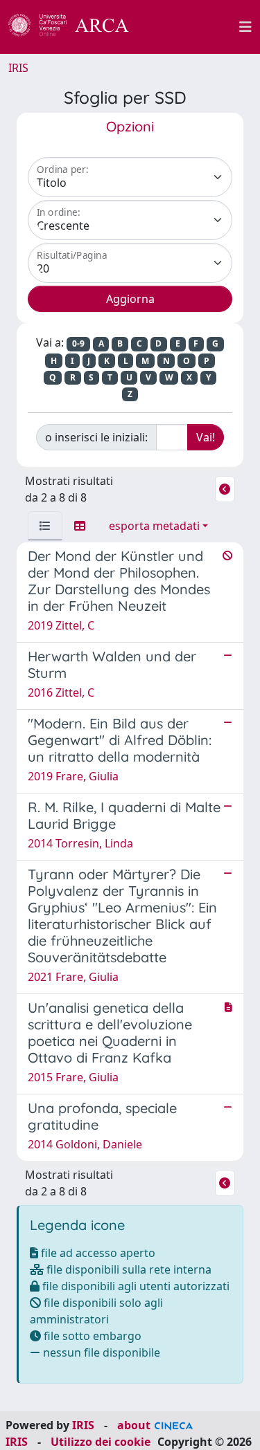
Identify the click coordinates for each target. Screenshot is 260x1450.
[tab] (45, 525)
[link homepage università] (192, 27)
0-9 (78, 343)
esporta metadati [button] (154, 525)
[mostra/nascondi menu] (245, 27)
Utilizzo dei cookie (100, 1441)
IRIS (18, 67)
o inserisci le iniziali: (96, 437)
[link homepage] (76, 27)
